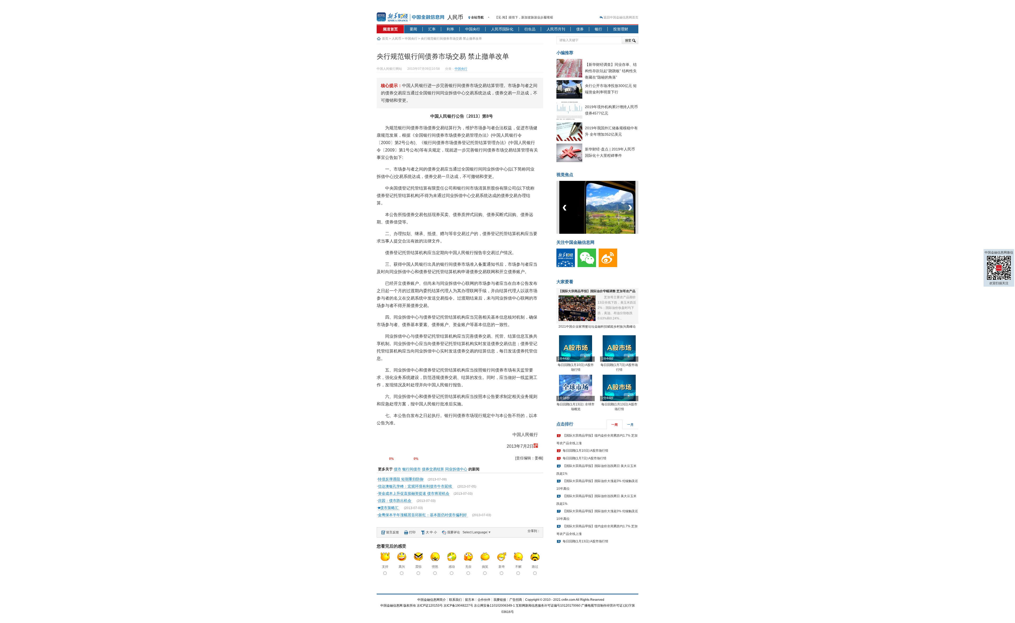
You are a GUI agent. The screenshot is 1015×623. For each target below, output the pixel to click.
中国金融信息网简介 (431, 600)
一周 (614, 425)
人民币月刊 (556, 29)
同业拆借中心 (456, 469)
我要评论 (453, 532)
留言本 (469, 600)
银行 (598, 29)
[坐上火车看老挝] (606, 233)
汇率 (432, 29)
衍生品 (530, 29)
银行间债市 (411, 469)
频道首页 (390, 29)
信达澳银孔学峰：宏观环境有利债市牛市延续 (415, 486)
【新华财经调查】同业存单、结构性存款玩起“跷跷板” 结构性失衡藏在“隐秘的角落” (611, 70)
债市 (397, 469)
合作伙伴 (484, 600)
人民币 (455, 17)
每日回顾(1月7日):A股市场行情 (584, 458)
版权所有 (409, 605)
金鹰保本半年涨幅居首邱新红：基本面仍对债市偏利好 (423, 515)
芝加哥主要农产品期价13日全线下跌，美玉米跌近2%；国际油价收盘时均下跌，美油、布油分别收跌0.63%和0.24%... (617, 307)
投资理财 (620, 29)
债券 (580, 29)
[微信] (588, 266)
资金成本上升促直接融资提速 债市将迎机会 (413, 493)
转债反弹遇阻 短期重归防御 (400, 479)
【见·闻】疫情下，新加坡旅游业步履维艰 (524, 17)
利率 (450, 29)
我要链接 (499, 600)
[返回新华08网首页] (536, 446)
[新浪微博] (609, 266)
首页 (385, 38)
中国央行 (472, 29)
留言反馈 (392, 532)
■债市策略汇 (389, 508)
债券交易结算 (433, 469)
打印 (412, 532)
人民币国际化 (502, 29)
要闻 (413, 29)
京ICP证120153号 (430, 605)
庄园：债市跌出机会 (395, 500)
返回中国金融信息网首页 (620, 17)
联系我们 (455, 600)
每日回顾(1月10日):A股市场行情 (585, 450)
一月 (630, 425)
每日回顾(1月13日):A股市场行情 (585, 541)
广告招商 (515, 600)
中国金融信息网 (391, 605)
